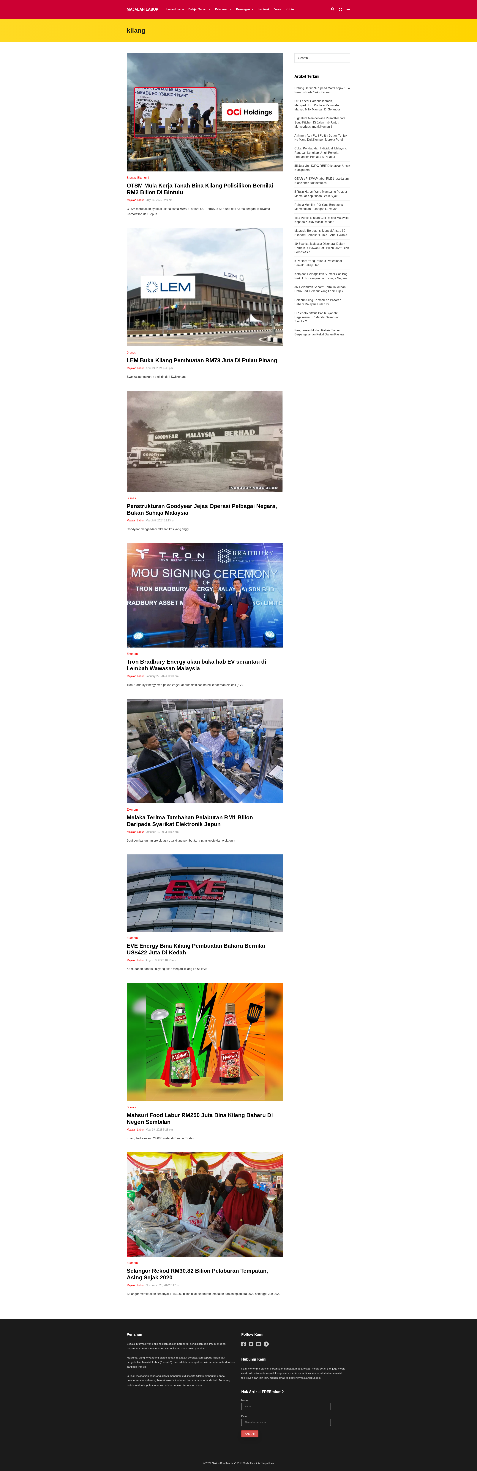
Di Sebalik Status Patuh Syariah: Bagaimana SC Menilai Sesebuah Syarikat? (316, 317)
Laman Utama (175, 9)
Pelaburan (221, 9)
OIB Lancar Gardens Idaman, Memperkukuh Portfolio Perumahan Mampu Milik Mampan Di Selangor (317, 105)
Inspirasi (263, 9)
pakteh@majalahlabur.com (305, 1377)
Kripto (290, 9)
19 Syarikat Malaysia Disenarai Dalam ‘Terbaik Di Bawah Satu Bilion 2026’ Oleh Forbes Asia (321, 248)
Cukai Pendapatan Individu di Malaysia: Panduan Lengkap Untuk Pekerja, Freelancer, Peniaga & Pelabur (320, 152)
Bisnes (131, 177)
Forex (277, 9)
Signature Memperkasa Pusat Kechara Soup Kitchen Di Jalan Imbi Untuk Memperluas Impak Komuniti (319, 122)
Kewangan (243, 9)
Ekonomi (143, 177)
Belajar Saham (197, 9)
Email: (245, 1416)
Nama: (245, 1400)
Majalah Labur (142, 9)
